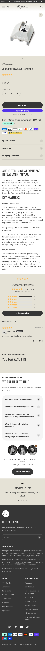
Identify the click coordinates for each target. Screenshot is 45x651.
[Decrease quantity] (5, 93)
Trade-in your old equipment (32, 592)
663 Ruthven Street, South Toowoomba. (20, 565)
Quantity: (6, 89)
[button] (7, 75)
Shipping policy (31, 605)
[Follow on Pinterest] (15, 627)
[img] (7, 328)
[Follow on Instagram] (9, 627)
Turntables (6, 599)
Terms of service (31, 609)
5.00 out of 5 (28, 289)
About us (28, 583)
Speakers (6, 610)
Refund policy (30, 601)
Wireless (5, 603)
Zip (37, 493)
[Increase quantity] (17, 93)
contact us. (19, 562)
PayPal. (22, 495)
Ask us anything (23, 471)
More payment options (22, 114)
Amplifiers (6, 587)
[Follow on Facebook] (3, 627)
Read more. (36, 556)
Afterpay (31, 493)
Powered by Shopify (30, 644)
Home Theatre (8, 595)
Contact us (29, 587)
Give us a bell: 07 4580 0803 (25, 1)
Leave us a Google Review (32, 618)
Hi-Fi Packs (6, 591)
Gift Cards (6, 583)
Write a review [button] (23, 313)
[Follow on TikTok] (27, 627)
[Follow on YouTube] (21, 627)
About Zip (29, 597)
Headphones (7, 606)
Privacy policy (30, 613)
